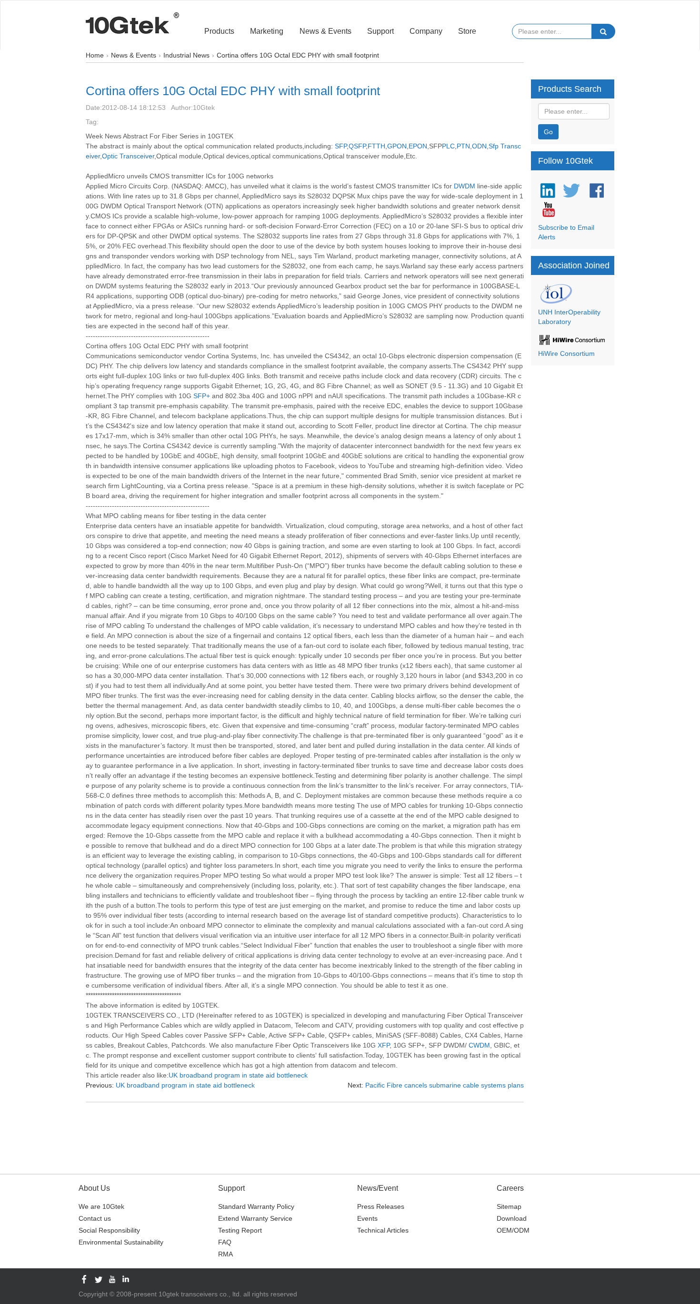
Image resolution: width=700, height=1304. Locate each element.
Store (467, 31)
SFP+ (201, 396)
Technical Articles (383, 1230)
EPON (418, 146)
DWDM (464, 186)
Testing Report (240, 1230)
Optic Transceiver (128, 156)
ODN (479, 146)
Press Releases (380, 1206)
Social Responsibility (109, 1230)
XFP (384, 1045)
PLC (448, 146)
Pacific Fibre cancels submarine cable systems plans (444, 1085)
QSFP (357, 146)
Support (380, 31)
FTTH (376, 146)
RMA (225, 1254)
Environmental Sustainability (121, 1242)
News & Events (325, 31)
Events (367, 1218)
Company (426, 31)
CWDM (479, 1045)
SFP (341, 146)
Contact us (95, 1218)
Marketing (266, 31)
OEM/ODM (513, 1230)
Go (548, 132)
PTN (463, 146)
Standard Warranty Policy (256, 1206)
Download (512, 1218)
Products (219, 31)
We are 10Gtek (101, 1206)
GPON (397, 146)
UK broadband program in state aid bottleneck (238, 1075)
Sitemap (509, 1206)
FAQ (224, 1242)
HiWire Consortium (566, 353)
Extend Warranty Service (255, 1218)
